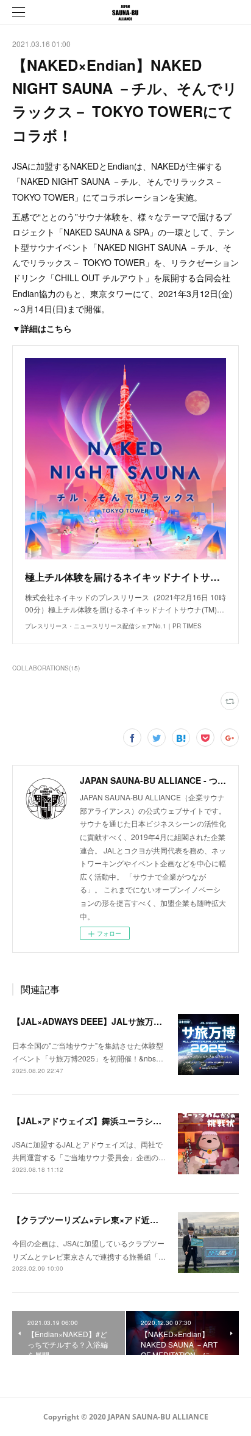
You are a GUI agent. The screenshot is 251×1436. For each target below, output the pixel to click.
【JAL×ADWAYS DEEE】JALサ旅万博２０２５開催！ (117, 1021)
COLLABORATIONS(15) (46, 668)
